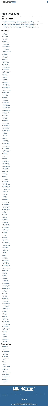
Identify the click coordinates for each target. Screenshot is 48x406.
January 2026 (6, 44)
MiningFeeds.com (22, 403)
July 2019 (5, 173)
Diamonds (5, 356)
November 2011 (6, 324)
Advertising (11, 394)
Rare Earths (5, 369)
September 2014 (6, 268)
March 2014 (5, 278)
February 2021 (6, 141)
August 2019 (5, 171)
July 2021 (5, 133)
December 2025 (6, 46)
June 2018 (5, 194)
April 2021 (5, 138)
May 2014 (5, 275)
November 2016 (6, 225)
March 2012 (5, 318)
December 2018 (6, 184)
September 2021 (6, 130)
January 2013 (6, 301)
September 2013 (6, 288)
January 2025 (6, 64)
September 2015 (6, 249)
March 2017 (5, 219)
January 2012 (6, 321)
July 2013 (5, 291)
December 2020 (6, 145)
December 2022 (6, 105)
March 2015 (5, 258)
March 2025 (5, 61)
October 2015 (6, 247)
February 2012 (6, 319)
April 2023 (5, 99)
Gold (4, 359)
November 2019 (6, 166)
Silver (4, 371)
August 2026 (6, 33)
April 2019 (5, 178)
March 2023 (5, 100)
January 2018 (6, 202)
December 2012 (6, 303)
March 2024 (5, 80)
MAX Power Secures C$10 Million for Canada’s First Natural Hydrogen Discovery (20, 22)
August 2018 (5, 191)
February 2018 (6, 201)
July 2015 (5, 252)
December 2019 (6, 165)
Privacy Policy (32, 394)
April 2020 (5, 158)
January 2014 (6, 281)
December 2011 (6, 323)
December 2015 (6, 244)
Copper (5, 353)
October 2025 (6, 49)
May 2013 (5, 295)
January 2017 (6, 222)
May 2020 (5, 156)
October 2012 (6, 306)
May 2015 (5, 255)
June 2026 (5, 36)
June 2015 (5, 253)
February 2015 (6, 260)
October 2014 (6, 267)
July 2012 (5, 311)
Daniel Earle (5, 354)
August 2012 (5, 310)
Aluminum (5, 346)
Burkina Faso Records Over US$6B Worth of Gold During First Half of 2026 (18, 26)
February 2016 (6, 240)
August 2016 (5, 230)
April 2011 (5, 336)
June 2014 (5, 273)
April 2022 (5, 118)
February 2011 (6, 339)
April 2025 (5, 59)
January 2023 (6, 104)
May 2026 (5, 38)
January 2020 (6, 163)
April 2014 (5, 277)
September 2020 (7, 150)
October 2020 (6, 148)
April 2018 (5, 197)
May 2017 (5, 216)
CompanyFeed (6, 351)
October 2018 (6, 188)
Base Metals (6, 348)
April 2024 (5, 79)
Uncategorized (6, 376)
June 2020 (5, 155)
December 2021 (6, 125)
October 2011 (6, 326)
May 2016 (5, 235)
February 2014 (6, 280)
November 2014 (6, 265)
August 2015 (5, 250)
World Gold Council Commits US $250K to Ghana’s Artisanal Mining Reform (19, 27)
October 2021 (6, 128)
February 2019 (6, 181)
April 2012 (5, 316)
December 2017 (6, 204)
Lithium (4, 363)
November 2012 (6, 305)
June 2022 (5, 115)
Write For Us (4, 395)
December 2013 (6, 283)
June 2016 (5, 234)
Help (18, 394)
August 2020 (6, 151)
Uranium (5, 377)
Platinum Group (6, 366)
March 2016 (5, 239)
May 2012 (5, 314)
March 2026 (5, 41)
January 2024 (6, 84)
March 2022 (5, 120)
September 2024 (7, 71)
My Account (41, 394)
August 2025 (6, 52)
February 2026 (6, 43)
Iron (4, 361)
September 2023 (7, 90)
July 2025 (5, 54)
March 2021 (5, 140)
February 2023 (6, 102)
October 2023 (6, 89)
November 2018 (6, 186)
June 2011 (5, 333)
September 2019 (6, 169)
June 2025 (5, 56)
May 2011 (5, 334)
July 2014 (5, 272)
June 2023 (5, 95)
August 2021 (5, 132)
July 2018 (5, 193)
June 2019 (5, 174)
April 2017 (5, 217)
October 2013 (6, 286)
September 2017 (6, 209)
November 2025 (6, 48)
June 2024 (5, 76)
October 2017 (6, 207)
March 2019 (5, 179)
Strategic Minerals (7, 372)
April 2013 (5, 296)
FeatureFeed (6, 358)
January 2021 (6, 143)
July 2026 (5, 34)
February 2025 (6, 62)
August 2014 (5, 270)
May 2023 (5, 97)
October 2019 (6, 168)
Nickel (4, 364)
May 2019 (5, 176)
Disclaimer (24, 394)
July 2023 (5, 94)
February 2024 (6, 82)
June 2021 (5, 135)
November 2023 (6, 87)
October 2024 (6, 69)
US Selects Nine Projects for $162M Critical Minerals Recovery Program (18, 21)
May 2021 (5, 137)
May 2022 (5, 117)
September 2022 (6, 110)
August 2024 (6, 72)
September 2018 (6, 189)
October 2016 (6, 227)
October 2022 (6, 109)
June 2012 (5, 313)
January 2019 (6, 183)
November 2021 (6, 127)
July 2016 (5, 232)
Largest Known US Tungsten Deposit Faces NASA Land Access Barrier (18, 24)
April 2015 (5, 257)
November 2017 (6, 206)
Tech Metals (6, 374)
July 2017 (5, 212)
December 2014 (6, 263)
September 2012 (6, 308)
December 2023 (6, 85)
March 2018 (5, 199)
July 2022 (5, 113)
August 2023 (6, 92)
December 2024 (6, 66)
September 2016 (6, 229)
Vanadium (5, 379)
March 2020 (5, 160)
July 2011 (5, 331)
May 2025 (5, 57)
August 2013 (5, 290)
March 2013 (5, 298)
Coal (4, 349)
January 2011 (6, 341)
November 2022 (6, 107)
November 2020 (6, 146)
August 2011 (5, 329)
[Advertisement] (16, 7)
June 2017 (5, 214)
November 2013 (6, 285)
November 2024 (6, 67)
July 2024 (5, 74)
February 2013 (6, 300)
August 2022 (6, 112)
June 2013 (5, 293)
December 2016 (6, 224)
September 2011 (6, 328)
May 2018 (5, 196)
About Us (4, 394)
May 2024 (5, 77)
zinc (4, 382)
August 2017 (5, 211)
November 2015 (6, 245)
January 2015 (6, 262)
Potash (4, 368)
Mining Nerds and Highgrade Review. (30, 404)
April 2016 (5, 237)
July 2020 (5, 153)
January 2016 (6, 242)
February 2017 (6, 221)
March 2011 (5, 338)
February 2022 (6, 122)
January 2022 (6, 123)
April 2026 (5, 39)
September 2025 (7, 51)
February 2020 (6, 161)
